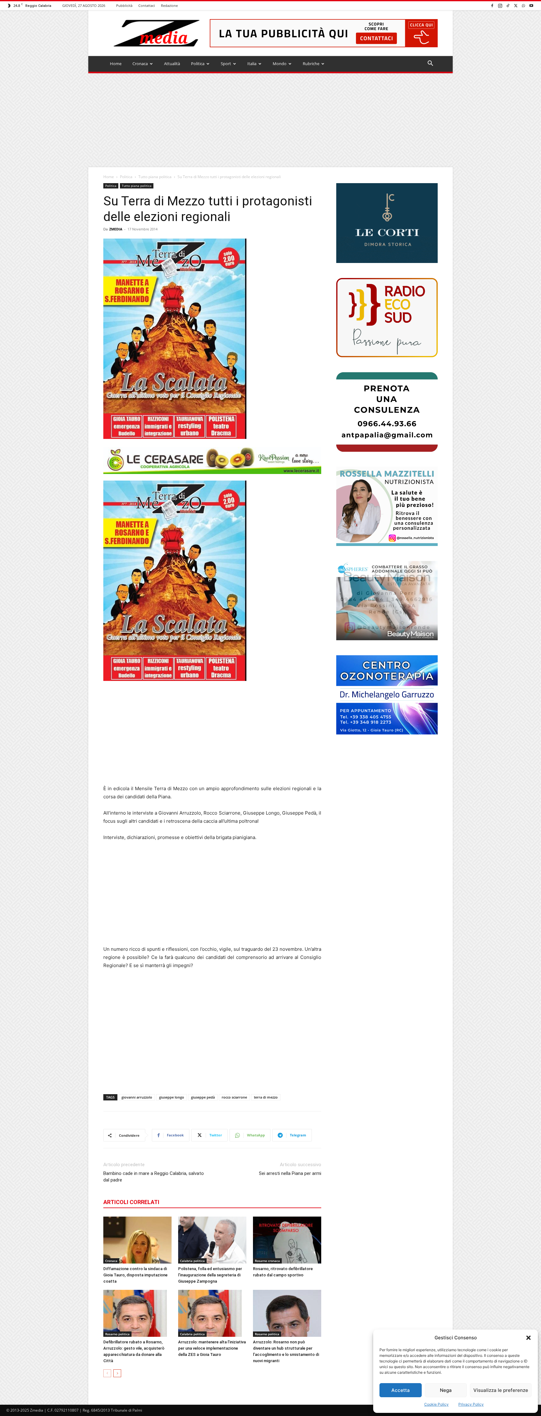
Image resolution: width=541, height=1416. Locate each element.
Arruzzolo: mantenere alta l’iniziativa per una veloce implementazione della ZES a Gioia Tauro (212, 1348)
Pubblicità (124, 5)
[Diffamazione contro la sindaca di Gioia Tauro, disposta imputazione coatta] (137, 1240)
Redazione (169, 5)
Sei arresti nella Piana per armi (290, 1173)
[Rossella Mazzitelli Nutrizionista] (387, 506)
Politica (197, 63)
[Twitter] (515, 5)
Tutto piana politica (155, 176)
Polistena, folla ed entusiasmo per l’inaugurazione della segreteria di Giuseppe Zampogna (210, 1275)
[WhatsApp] (523, 5)
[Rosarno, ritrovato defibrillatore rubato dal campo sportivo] (287, 1240)
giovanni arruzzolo (136, 1097)
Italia (251, 63)
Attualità (172, 63)
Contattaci (146, 5)
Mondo (279, 63)
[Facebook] (492, 5)
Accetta (400, 1390)
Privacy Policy (471, 1404)
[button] (528, 1338)
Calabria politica (192, 1261)
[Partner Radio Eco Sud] (387, 317)
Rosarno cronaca (267, 1261)
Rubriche (311, 63)
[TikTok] (507, 5)
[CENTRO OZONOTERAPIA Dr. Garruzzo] (387, 694)
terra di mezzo (266, 1097)
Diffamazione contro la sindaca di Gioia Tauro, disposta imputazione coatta (135, 1275)
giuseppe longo (171, 1097)
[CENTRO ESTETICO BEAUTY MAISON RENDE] (387, 600)
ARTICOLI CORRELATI (131, 1202)
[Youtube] (531, 5)
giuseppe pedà (203, 1097)
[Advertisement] (270, 120)
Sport (226, 63)
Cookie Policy (436, 1404)
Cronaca (140, 63)
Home (115, 63)
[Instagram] (500, 5)
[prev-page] (107, 1373)
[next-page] (117, 1373)
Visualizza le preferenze (500, 1390)
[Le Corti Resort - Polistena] (387, 223)
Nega (446, 1390)
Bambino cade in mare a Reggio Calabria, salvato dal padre (153, 1177)
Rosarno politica (117, 1334)
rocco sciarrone (234, 1097)
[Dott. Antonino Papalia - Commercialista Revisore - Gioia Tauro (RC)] (387, 411)
